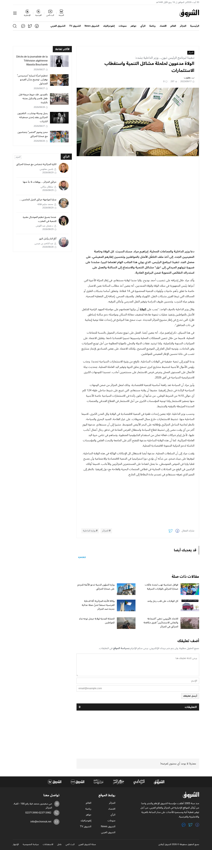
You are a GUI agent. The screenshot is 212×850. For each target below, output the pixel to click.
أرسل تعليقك (190, 696)
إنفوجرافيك (109, 26)
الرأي (142, 26)
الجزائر (183, 26)
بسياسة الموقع (121, 648)
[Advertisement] (138, 180)
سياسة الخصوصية (31, 845)
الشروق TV (75, 26)
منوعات (123, 26)
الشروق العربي (57, 26)
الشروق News (92, 26)
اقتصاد (163, 26)
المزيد (18, 157)
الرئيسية (194, 26)
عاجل (59, 845)
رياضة (152, 26)
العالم (173, 26)
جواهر (133, 26)
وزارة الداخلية (89, 530)
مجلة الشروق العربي (87, 845)
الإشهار (16, 845)
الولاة (143, 309)
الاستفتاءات (48, 845)
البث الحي (69, 845)
